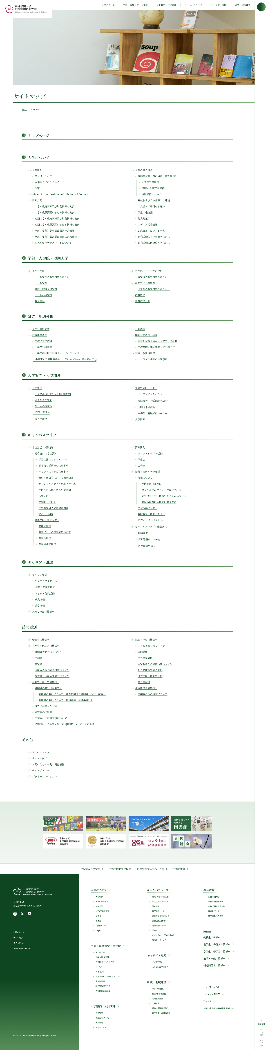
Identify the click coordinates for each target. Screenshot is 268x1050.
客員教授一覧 (142, 301)
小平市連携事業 (43, 347)
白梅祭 (141, 465)
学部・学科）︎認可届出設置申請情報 (54, 230)
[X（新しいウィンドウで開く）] (22, 914)
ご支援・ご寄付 (101, 925)
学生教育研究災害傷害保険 (53, 508)
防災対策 (143, 218)
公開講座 (140, 329)
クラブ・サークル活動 (150, 453)
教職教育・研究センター (151, 514)
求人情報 (40, 599)
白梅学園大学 (213, 896)
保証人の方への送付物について (52, 670)
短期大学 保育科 (102, 957)
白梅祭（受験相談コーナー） (154, 413)
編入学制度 (41, 419)
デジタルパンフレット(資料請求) (53, 394)
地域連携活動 (39, 335)
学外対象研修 (145, 658)
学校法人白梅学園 (90, 869)
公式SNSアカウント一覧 (151, 230)
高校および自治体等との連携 (154, 200)
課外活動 (140, 447)
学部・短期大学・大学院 (135, 5)
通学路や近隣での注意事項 (53, 465)
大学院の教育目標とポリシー (154, 277)
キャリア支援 (39, 574)
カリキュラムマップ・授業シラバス (161, 490)
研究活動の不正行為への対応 (154, 236)
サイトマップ (39, 758)
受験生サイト (101, 1027)
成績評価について (151, 194)
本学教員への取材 (215, 916)
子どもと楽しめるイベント (153, 645)
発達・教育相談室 (145, 353)
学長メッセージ (43, 176)
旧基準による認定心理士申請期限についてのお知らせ (64, 724)
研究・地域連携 (242, 5)
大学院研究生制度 (103, 990)
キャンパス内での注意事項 (53, 471)
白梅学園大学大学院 (216, 906)
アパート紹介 (46, 514)
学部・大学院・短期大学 (48, 258)
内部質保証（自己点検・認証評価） (157, 176)
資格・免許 (100, 971)
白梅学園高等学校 (118, 869)
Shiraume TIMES (211, 994)
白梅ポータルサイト (159, 940)
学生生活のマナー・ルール (53, 459)
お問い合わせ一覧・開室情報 (48, 764)
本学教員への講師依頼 (161, 1013)
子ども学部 (38, 270)
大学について (108, 5)
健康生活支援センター (47, 520)
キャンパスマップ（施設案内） (163, 935)
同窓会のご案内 (43, 712)
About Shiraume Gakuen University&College (60, 194)
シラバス (99, 966)
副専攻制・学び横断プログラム (108, 976)
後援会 (98, 920)
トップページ (38, 135)
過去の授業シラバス (46, 706)
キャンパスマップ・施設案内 (151, 526)
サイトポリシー (40, 770)
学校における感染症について (55, 532)
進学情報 (40, 605)
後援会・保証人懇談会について (52, 676)
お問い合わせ (18, 932)
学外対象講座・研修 (146, 335)
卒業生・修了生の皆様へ (45, 682)
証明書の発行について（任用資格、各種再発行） (66, 700)
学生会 (141, 459)
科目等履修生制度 (103, 986)
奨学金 (38, 664)
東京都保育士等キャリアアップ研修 (157, 341)
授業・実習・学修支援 (147, 471)
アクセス (207, 1001)
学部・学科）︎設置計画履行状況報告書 (56, 236)
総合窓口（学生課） (46, 453)
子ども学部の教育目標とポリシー (53, 277)
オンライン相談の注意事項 (153, 359)
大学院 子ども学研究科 (105, 962)
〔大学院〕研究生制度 (150, 676)
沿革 (37, 188)
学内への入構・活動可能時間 (55, 490)
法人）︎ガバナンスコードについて (53, 242)
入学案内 (37, 388)
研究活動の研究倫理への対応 (154, 242)
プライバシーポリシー (44, 776)
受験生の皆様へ (40, 639)
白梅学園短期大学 (215, 901)
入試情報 (140, 419)
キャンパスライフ (193, 5)
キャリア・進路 (218, 5)
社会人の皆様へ (43, 406)
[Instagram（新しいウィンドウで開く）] (15, 914)
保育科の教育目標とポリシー (154, 289)
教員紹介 (140, 295)
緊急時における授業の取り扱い (159, 502)
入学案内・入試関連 (166, 5)
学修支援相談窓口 (151, 483)
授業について (145, 477)
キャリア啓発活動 (45, 593)
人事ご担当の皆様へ (43, 611)
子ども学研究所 (40, 329)
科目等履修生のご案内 (150, 670)
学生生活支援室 (47, 544)
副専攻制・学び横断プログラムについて (164, 496)
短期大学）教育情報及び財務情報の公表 (57, 218)
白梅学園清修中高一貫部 (150, 869)
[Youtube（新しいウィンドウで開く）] (29, 914)
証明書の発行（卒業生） (48, 688)
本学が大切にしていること (50, 182)
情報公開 (37, 200)
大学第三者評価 (150, 182)
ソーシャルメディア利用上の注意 (57, 483)
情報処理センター (159, 925)
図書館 (155, 930)
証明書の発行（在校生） (48, 651)
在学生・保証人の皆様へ (45, 645)
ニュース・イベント (211, 987)
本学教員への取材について (153, 694)
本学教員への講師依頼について (155, 664)
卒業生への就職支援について (51, 718)
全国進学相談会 (146, 407)
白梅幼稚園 (179, 869)
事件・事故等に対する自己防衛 (56, 477)
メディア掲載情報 (147, 224)
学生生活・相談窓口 (43, 447)
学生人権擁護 (145, 212)
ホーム (24, 109)
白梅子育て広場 (43, 341)
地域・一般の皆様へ (146, 639)
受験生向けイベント (146, 388)
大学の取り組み (143, 170)
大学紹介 (37, 170)
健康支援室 (45, 526)
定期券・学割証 (47, 502)
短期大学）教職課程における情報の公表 (57, 224)
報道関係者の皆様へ (146, 688)
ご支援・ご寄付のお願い (151, 206)
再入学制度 (144, 682)
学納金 (38, 658)
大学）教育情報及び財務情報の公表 (54, 206)
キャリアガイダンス (46, 581)
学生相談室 (45, 538)
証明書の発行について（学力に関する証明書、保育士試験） (72, 694)
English (98, 930)
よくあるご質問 (43, 400)
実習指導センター (147, 508)
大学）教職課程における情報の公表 (54, 212)
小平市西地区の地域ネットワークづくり (57, 353)
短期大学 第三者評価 (153, 188)
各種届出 (44, 496)
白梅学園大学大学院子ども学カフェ (157, 347)
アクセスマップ (40, 752)
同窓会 (98, 916)
